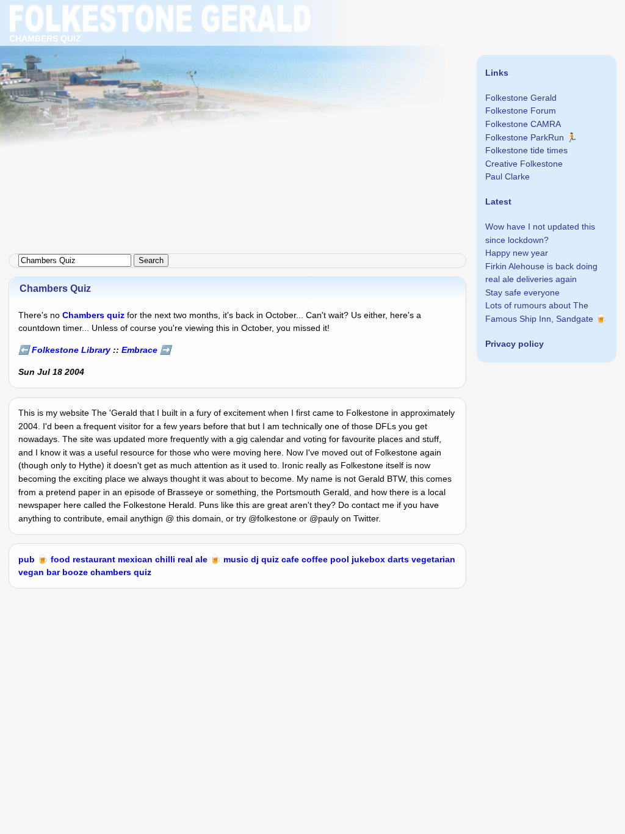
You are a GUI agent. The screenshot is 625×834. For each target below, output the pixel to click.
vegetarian (433, 559)
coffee (315, 559)
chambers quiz (120, 572)
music (235, 559)
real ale (193, 559)
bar (53, 572)
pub (26, 559)
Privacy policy (514, 344)
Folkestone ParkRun (524, 137)
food (60, 559)
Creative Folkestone (524, 164)
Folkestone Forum (520, 110)
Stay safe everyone (522, 292)
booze (75, 572)
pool (339, 559)
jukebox (368, 559)
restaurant (94, 559)
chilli (165, 559)
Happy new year (516, 253)
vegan (31, 572)
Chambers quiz (93, 315)
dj (255, 559)
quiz (270, 559)
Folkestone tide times (526, 150)
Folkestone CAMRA (523, 124)
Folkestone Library (71, 350)
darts (398, 559)
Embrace (139, 350)
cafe (290, 559)
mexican (135, 559)
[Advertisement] (312, 85)
